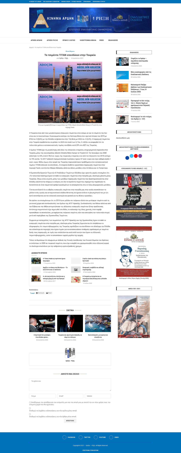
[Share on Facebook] (68, 303)
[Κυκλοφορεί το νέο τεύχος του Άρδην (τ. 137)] (122, 120)
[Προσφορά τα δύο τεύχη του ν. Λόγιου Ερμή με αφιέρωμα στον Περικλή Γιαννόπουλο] (122, 104)
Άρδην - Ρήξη (63, 58)
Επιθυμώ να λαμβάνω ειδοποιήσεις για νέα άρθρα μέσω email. (53, 417)
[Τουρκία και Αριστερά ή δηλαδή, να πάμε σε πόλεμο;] (70, 323)
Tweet (32, 293)
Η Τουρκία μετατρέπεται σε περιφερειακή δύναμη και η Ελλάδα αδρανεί (95, 279)
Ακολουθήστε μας (123, 138)
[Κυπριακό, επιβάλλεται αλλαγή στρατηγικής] (76, 270)
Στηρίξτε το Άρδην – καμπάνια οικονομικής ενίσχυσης (139, 60)
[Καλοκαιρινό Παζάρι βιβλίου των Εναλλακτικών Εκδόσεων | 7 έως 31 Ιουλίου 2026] (122, 88)
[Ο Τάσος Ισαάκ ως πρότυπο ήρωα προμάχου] (36, 261)
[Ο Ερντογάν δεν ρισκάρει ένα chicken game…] (42, 323)
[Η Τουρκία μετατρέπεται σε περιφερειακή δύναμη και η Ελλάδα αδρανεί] (76, 280)
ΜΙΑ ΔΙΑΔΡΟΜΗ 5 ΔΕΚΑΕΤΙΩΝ (51, 1)
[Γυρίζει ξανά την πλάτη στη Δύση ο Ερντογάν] (76, 261)
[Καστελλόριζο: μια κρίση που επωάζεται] (98, 323)
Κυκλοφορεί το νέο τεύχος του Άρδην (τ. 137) (141, 118)
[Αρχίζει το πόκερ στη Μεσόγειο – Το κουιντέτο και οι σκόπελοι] (36, 270)
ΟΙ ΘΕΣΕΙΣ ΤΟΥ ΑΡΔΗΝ (35, 1)
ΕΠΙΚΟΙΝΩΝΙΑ (87, 1)
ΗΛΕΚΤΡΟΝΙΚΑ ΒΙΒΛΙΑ (88, 40)
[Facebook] (147, 1)
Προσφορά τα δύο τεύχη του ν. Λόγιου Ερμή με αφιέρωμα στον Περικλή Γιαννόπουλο (140, 104)
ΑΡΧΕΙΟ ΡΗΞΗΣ (52, 40)
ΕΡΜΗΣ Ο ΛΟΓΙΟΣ (69, 40)
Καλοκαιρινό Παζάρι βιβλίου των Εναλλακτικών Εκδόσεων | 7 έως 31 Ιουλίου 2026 (141, 88)
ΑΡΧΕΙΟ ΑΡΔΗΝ (36, 40)
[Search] (151, 40)
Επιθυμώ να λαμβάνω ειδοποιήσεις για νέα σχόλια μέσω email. (53, 411)
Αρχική (31, 47)
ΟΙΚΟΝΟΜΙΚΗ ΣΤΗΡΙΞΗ (99, 1)
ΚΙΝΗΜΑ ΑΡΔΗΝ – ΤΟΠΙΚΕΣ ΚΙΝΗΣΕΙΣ (71, 1)
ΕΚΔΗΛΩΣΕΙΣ (113, 40)
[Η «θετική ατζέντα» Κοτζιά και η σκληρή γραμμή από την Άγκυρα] (36, 278)
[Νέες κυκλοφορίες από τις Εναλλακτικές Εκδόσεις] (122, 75)
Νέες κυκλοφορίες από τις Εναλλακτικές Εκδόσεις (141, 73)
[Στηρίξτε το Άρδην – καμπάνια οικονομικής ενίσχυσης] (122, 61)
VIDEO (101, 40)
